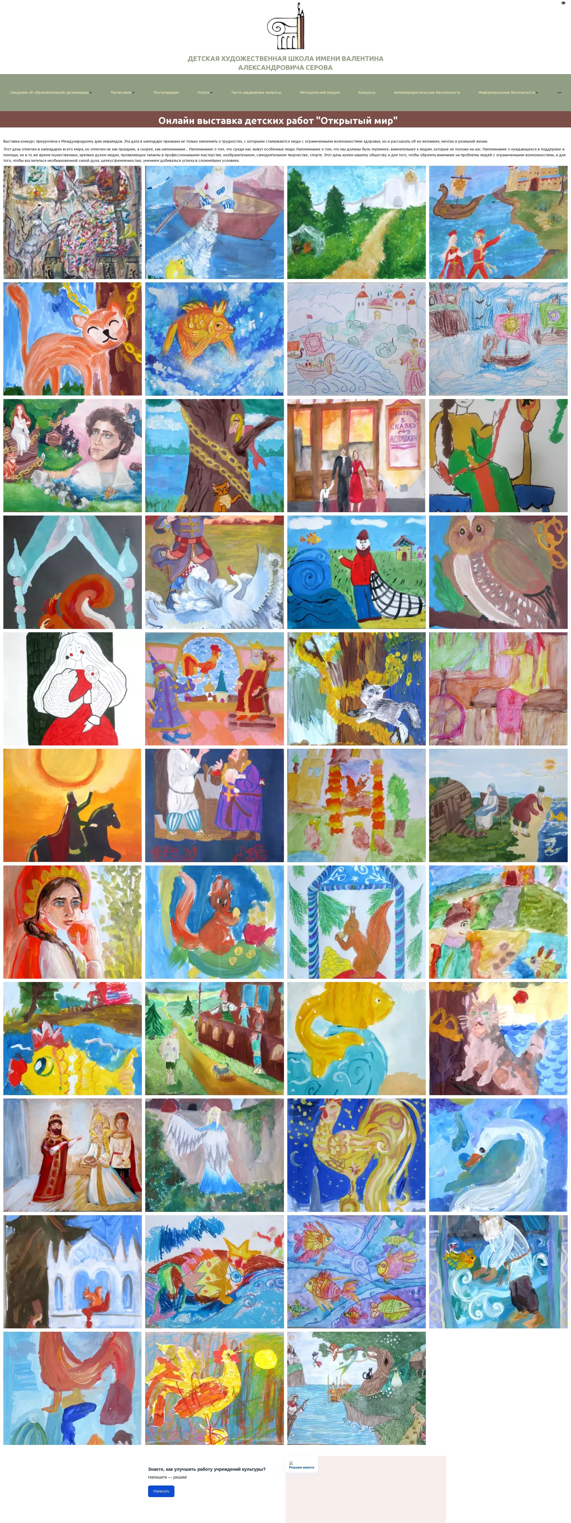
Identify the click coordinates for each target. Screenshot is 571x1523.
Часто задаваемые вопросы (256, 92)
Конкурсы (366, 92)
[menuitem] (51, 92)
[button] (51, 92)
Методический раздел (320, 92)
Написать (161, 1491)
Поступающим (166, 92)
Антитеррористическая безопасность (427, 92)
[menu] (285, 92)
